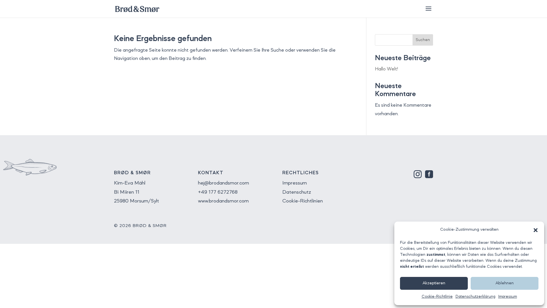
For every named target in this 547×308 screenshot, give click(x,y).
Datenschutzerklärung (475, 297)
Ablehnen (504, 283)
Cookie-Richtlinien (302, 201)
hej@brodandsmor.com (223, 183)
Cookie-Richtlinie (437, 297)
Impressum (507, 297)
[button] (535, 230)
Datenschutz (296, 192)
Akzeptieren (434, 283)
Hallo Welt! (386, 69)
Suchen (423, 40)
